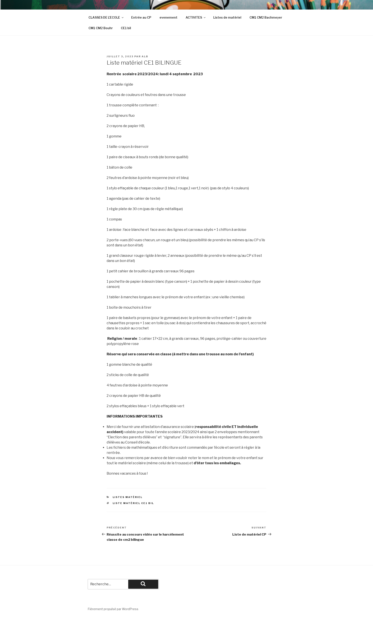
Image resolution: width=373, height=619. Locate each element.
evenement (168, 17)
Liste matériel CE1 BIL (133, 503)
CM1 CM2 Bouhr (101, 28)
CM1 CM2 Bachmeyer (266, 17)
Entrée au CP (141, 17)
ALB (145, 56)
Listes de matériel (227, 17)
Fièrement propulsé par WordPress (113, 609)
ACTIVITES (194, 17)
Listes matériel (128, 497)
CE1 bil (126, 28)
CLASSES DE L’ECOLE (104, 17)
